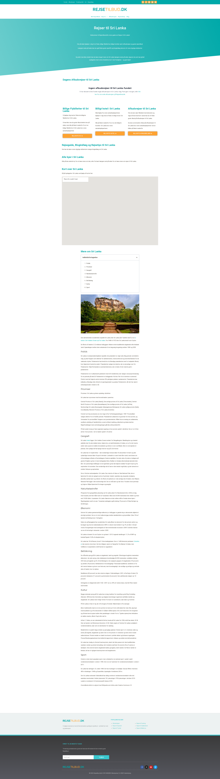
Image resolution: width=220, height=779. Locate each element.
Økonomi (89, 277)
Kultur (88, 284)
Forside (65, 2)
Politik (88, 263)
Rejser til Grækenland (142, 725)
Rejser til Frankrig (141, 723)
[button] (136, 257)
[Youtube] (151, 767)
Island (88, 440)
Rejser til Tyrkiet (117, 728)
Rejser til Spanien (117, 725)
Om (86, 2)
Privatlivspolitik (79, 2)
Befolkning (89, 280)
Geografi (88, 270)
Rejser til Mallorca (141, 728)
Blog (127, 16)
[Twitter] (146, 2)
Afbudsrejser (72, 2)
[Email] (155, 2)
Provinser (89, 267)
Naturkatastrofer (91, 274)
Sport (88, 287)
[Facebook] (143, 2)
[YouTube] (152, 2)
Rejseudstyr (121, 16)
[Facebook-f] (142, 767)
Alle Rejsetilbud (95, 16)
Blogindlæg (90, 2)
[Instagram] (149, 2)
